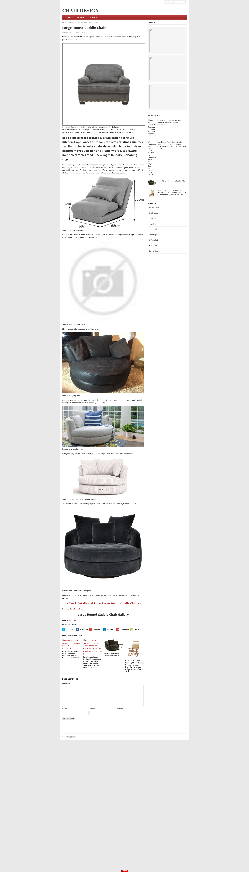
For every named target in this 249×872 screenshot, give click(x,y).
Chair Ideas (72, 22)
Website (120, 708)
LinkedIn (110, 630)
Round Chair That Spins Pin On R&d (171, 181)
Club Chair (153, 218)
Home (64, 22)
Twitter (70, 630)
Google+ (97, 630)
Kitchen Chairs (154, 229)
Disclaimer (94, 17)
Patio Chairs (154, 245)
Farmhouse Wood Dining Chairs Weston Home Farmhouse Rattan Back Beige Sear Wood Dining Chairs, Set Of (171, 145)
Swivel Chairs (154, 251)
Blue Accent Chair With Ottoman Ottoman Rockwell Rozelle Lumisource (169, 122)
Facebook (84, 630)
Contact (67, 17)
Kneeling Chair (155, 234)
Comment (66, 683)
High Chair (153, 224)
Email (136, 630)
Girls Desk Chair (77, 609)
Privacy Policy (80, 17)
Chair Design (71, 736)
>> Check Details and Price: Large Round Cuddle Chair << (103, 603)
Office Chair (153, 240)
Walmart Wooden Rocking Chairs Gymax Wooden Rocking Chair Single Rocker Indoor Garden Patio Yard (171, 192)
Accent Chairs (154, 207)
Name (65, 708)
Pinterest (125, 630)
